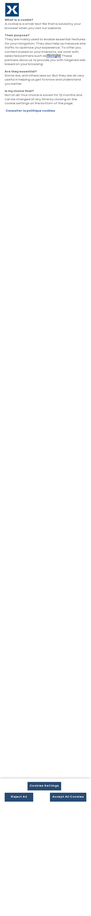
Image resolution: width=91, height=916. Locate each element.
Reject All (19, 797)
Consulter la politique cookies (30, 111)
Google (53, 56)
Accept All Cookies (68, 797)
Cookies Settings (44, 786)
